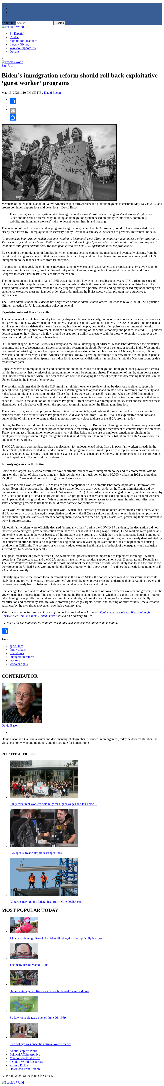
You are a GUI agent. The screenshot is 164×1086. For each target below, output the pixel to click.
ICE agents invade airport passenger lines (36, 853)
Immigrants (17, 653)
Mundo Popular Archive (25, 1058)
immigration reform (22, 656)
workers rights (19, 664)
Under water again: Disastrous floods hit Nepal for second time (49, 991)
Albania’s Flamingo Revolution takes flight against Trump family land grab (57, 938)
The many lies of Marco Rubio (29, 964)
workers (15, 660)
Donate (14, 51)
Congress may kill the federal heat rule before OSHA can (46, 901)
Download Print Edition (25, 1069)
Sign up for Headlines (23, 40)
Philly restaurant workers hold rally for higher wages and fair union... (53, 804)
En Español (17, 33)
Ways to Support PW (23, 48)
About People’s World (24, 1051)
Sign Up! (7, 65)
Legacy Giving (19, 44)
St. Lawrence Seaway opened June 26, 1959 (38, 1017)
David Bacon (52, 92)
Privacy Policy (19, 1065)
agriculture (16, 646)
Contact (14, 37)
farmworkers (18, 649)
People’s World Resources (26, 1061)
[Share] (86, 101)
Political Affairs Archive (25, 1054)
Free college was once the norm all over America (40, 1044)
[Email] (86, 111)
